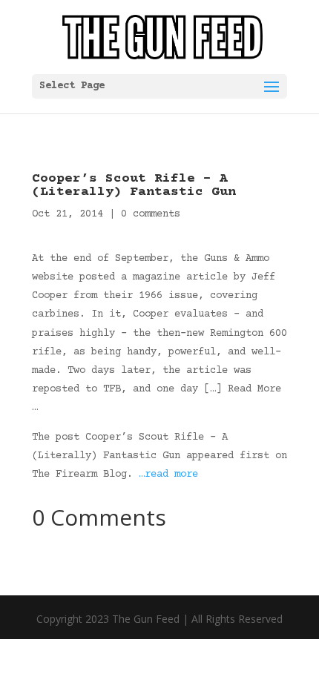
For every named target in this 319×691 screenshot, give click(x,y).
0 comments (150, 214)
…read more (168, 474)
